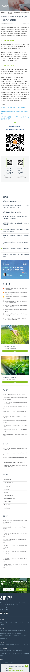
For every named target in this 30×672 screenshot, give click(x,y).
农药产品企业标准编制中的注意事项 (12, 212)
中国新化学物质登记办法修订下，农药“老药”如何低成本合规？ (16, 314)
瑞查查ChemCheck (11, 650)
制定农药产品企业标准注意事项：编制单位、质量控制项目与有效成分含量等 (16, 230)
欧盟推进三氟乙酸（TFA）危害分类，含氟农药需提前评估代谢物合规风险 (16, 302)
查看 (15, 351)
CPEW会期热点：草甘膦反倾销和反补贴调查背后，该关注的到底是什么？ (15, 319)
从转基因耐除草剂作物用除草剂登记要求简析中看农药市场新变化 (15, 416)
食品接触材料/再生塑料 (9, 498)
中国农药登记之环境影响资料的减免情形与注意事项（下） (16, 249)
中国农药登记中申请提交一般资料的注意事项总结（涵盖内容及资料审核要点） (15, 217)
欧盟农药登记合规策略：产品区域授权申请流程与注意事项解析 (16, 223)
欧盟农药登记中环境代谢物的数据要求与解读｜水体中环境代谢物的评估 (15, 403)
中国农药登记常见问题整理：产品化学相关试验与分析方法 (16, 255)
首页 (2, 12)
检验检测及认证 (7, 508)
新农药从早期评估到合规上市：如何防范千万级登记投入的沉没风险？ (15, 534)
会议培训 (17, 644)
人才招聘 (27, 622)
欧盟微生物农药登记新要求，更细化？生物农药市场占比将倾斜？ (15, 421)
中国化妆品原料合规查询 (16, 653)
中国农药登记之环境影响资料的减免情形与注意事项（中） (16, 236)
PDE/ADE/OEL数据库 (5, 653)
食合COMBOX (26, 653)
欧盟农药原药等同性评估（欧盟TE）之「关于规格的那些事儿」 (15, 430)
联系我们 (2, 624)
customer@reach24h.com (16, 670)
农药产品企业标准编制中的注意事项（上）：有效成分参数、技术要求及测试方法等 (16, 206)
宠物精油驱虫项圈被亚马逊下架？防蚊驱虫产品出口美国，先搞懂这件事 (15, 521)
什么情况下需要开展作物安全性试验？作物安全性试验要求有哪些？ (15, 458)
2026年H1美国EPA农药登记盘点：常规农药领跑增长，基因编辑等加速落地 (15, 540)
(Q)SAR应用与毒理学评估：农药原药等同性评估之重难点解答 (15, 435)
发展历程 (12, 622)
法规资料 (7, 644)
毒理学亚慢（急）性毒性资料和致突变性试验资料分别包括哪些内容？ (15, 449)
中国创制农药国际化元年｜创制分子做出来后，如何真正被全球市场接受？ (15, 565)
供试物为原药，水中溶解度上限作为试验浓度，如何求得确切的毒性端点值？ (15, 466)
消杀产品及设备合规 (8, 495)
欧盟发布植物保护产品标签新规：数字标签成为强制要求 (16, 310)
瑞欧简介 (2, 622)
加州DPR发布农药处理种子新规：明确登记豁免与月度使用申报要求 (16, 293)
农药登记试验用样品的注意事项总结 (12, 201)
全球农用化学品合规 (8, 482)
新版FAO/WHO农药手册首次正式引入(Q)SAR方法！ (14, 394)
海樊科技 (2, 662)
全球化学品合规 (7, 479)
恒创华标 (12, 662)
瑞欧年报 (17, 622)
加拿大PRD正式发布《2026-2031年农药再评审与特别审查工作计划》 (15, 552)
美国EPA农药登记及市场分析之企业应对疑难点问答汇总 (15, 412)
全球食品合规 (7, 489)
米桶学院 (26, 644)
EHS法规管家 (19, 650)
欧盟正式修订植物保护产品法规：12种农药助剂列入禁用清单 (16, 297)
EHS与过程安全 (7, 504)
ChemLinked (3, 650)
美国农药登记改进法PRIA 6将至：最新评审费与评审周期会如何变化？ (15, 527)
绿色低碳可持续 (7, 501)
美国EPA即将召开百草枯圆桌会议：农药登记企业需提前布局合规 (15, 546)
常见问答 (12, 644)
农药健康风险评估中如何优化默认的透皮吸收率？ (13, 108)
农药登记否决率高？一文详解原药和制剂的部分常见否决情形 (15, 426)
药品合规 (6, 492)
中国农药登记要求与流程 (7, 23)
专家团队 (7, 622)
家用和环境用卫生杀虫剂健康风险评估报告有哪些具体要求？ (15, 453)
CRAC (21, 644)
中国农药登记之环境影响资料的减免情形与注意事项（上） (16, 243)
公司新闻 (22, 622)
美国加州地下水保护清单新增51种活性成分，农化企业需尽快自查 (16, 289)
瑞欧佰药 (7, 662)
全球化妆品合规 (7, 486)
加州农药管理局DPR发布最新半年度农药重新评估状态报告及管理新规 (16, 306)
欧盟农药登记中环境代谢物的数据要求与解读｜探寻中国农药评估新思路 (15, 398)
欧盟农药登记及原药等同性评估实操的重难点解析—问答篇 (15, 407)
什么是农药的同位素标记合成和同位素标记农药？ (14, 462)
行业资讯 (5, 12)
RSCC (1, 655)
